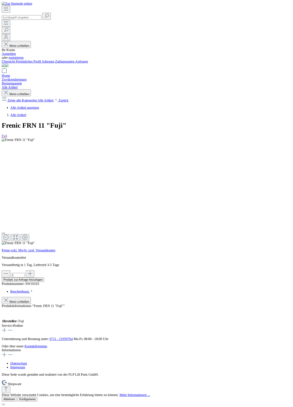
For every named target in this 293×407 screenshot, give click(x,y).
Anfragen (81, 61)
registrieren (16, 57)
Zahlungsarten (65, 61)
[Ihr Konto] (6, 37)
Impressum (17, 367)
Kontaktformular (35, 346)
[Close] (3, 233)
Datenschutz (18, 363)
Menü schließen (19, 45)
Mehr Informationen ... (134, 395)
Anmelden (9, 54)
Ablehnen (9, 399)
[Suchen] (46, 16)
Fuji (4, 136)
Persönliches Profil (29, 61)
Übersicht (9, 61)
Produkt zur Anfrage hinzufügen (22, 279)
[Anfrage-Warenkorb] (4, 72)
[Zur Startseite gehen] (17, 3)
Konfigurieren (27, 399)
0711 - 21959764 (61, 339)
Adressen (48, 61)
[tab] (21, 291)
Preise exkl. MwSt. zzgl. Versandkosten (28, 250)
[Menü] (6, 9)
